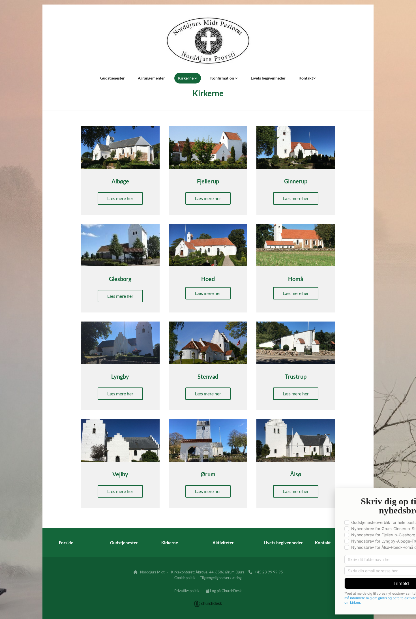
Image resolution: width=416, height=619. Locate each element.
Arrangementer (151, 78)
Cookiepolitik (185, 577)
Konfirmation (222, 78)
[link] (187, 78)
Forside (66, 542)
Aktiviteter (223, 542)
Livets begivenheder (268, 78)
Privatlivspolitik (187, 590)
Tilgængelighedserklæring (221, 577)
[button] (120, 198)
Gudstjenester (112, 78)
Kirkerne (186, 78)
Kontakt (306, 78)
